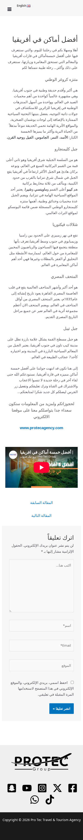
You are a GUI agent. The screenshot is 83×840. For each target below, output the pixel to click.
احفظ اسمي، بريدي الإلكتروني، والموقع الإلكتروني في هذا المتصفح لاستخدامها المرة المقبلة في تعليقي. (42, 688)
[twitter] (56, 788)
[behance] (11, 788)
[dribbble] (33, 799)
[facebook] (71, 788)
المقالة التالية (41, 515)
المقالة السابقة (41, 502)
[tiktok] (49, 799)
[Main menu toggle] (10, 9)
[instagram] (41, 788)
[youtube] (26, 788)
